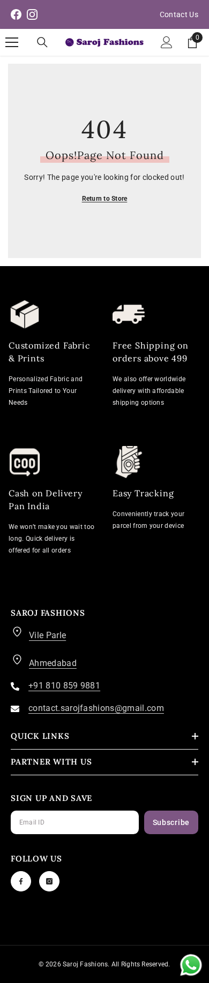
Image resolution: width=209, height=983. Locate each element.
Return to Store (105, 198)
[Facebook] (21, 881)
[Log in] (167, 42)
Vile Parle (47, 635)
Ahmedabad (53, 663)
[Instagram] (49, 881)
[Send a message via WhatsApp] (191, 965)
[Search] (42, 42)
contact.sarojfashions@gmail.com (96, 708)
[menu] (11, 42)
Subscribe (171, 822)
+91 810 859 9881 (64, 685)
